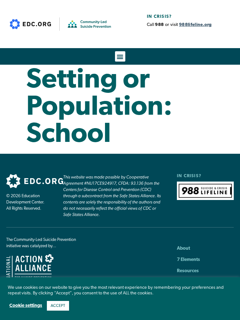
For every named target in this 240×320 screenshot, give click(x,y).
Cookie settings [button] (25, 305)
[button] (120, 56)
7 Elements (188, 260)
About (183, 248)
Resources (188, 271)
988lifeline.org (195, 24)
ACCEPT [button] (58, 306)
